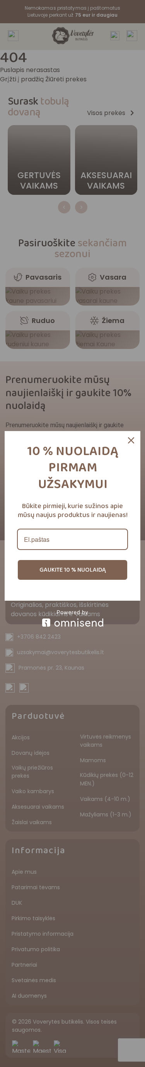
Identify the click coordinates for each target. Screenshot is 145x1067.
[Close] (131, 440)
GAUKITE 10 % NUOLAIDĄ (72, 570)
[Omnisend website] (72, 618)
